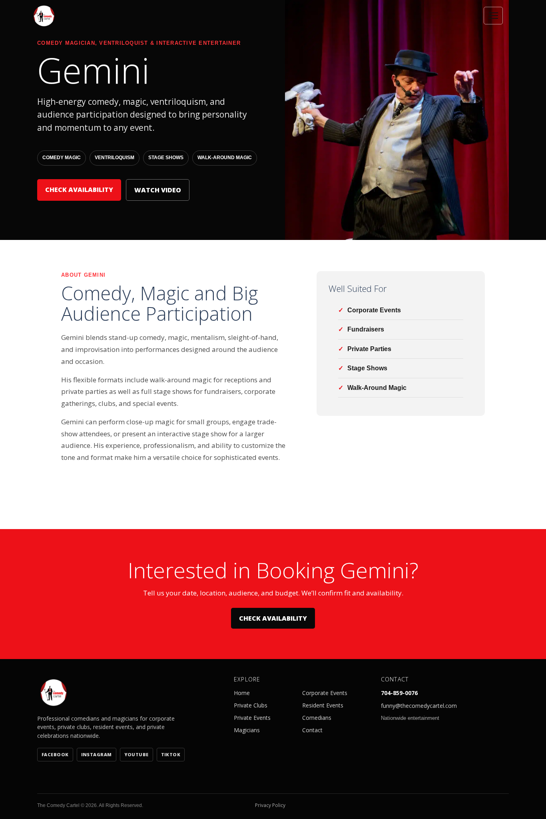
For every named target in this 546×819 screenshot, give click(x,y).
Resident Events (322, 705)
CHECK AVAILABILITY (79, 189)
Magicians (247, 730)
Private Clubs (250, 705)
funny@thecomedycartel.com (419, 705)
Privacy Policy (270, 805)
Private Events (252, 717)
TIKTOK (171, 754)
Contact (312, 730)
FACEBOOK (55, 754)
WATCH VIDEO (157, 190)
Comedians (316, 717)
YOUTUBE (136, 754)
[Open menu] (493, 15)
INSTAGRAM (96, 754)
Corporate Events (324, 693)
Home (242, 693)
